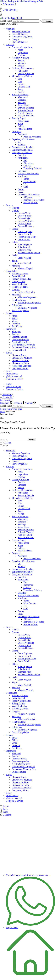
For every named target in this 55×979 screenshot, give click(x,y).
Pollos (14, 242)
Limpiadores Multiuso (22, 358)
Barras (21, 189)
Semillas (21, 144)
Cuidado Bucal (19, 350)
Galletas (27, 165)
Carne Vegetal (18, 276)
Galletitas (22, 171)
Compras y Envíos (14, 379)
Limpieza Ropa (19, 355)
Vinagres (22, 63)
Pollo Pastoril (24, 247)
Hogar (9, 352)
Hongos (15, 39)
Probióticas (17, 326)
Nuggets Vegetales (26, 292)
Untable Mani (24, 86)
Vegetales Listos (19, 284)
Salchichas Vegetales (27, 308)
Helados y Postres (20, 273)
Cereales (22, 155)
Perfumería (11, 329)
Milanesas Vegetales (27, 297)
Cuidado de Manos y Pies (23, 347)
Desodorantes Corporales (23, 344)
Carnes (15, 229)
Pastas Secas (23, 121)
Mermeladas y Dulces (22, 76)
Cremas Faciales (19, 337)
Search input (6, 21)
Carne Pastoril (24, 234)
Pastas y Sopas (18, 118)
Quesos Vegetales (26, 221)
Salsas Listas (23, 105)
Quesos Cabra (24, 223)
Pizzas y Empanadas (21, 279)
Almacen (10, 44)
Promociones (12, 373)
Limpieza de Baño (20, 363)
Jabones (15, 334)
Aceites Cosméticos (21, 342)
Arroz (20, 50)
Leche (14, 255)
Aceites (21, 60)
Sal (19, 142)
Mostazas (22, 100)
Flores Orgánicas (19, 42)
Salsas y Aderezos (20, 94)
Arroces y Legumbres (22, 47)
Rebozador (23, 71)
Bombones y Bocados (33, 200)
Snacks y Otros (30, 202)
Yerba (26, 179)
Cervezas (16, 323)
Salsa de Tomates (26, 115)
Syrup (20, 89)
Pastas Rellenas (25, 129)
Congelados (11, 271)
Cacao (20, 192)
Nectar (21, 92)
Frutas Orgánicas (19, 34)
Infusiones (22, 176)
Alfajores (27, 197)
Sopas (20, 123)
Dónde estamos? (13, 386)
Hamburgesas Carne (27, 236)
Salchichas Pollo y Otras (29, 252)
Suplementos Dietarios (22, 150)
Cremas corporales (20, 339)
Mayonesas (23, 97)
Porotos (21, 55)
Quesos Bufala (24, 215)
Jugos (14, 315)
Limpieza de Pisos (20, 360)
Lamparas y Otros (20, 368)
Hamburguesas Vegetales (29, 302)
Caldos (21, 126)
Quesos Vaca (24, 213)
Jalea (20, 81)
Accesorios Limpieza (21, 366)
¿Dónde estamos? (14, 376)
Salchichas (17, 305)
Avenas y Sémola (26, 73)
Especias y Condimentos (23, 139)
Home (9, 384)
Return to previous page (11, 409)
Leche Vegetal (24, 258)
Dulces (21, 84)
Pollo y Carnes (18, 281)
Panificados (23, 158)
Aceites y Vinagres (20, 57)
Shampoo (16, 331)
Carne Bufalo (24, 239)
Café (25, 186)
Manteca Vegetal (25, 268)
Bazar (8, 371)
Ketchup (22, 102)
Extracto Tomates (26, 107)
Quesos (15, 210)
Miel (20, 79)
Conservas (16, 131)
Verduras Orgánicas (21, 31)
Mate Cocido (29, 181)
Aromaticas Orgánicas (22, 36)
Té (24, 184)
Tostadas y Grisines (32, 168)
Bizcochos (28, 163)
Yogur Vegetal (24, 263)
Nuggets (16, 289)
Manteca (16, 265)
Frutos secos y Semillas (22, 147)
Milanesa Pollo (24, 250)
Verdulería (10, 28)
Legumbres (23, 52)
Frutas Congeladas (20, 310)
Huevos (15, 208)
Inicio (2, 411)
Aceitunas (22, 134)
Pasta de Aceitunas (32, 136)
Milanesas (16, 294)
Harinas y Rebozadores (22, 68)
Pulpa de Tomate (25, 110)
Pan (25, 160)
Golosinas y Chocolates (28, 194)
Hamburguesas (19, 300)
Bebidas (9, 313)
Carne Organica (25, 231)
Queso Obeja (24, 218)
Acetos (21, 65)
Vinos (14, 321)
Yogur (14, 260)
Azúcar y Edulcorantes (28, 173)
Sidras (14, 318)
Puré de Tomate (25, 113)
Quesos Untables (25, 226)
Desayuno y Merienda (22, 152)
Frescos (9, 205)
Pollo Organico (25, 244)
